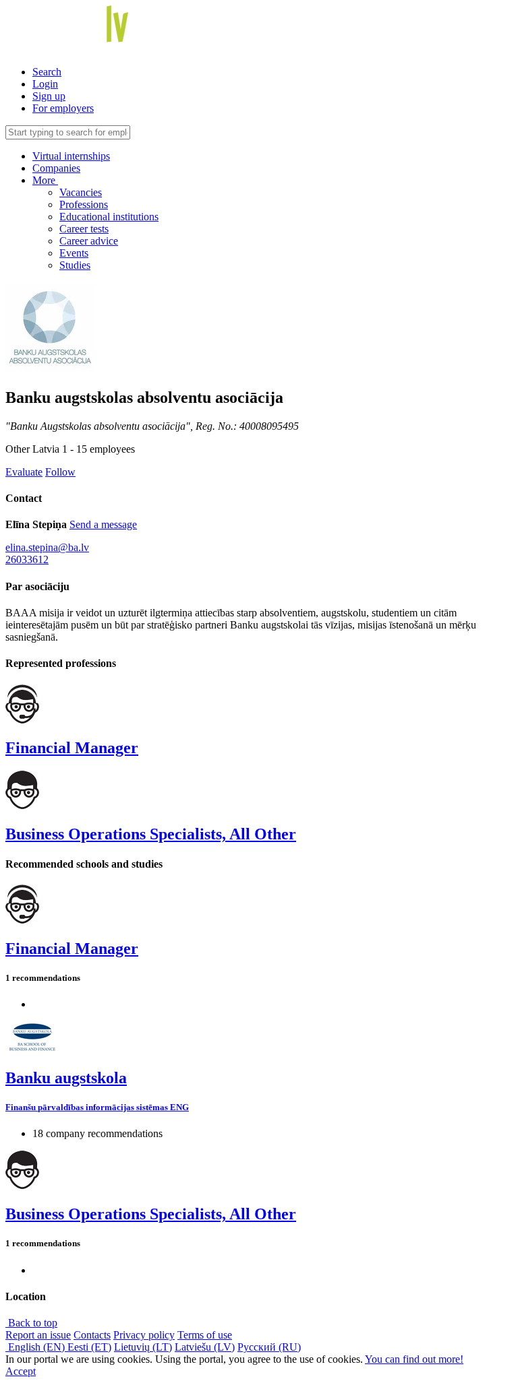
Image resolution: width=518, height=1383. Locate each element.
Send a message (103, 524)
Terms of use (204, 1335)
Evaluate (23, 472)
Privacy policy (144, 1335)
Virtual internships (71, 156)
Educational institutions (109, 216)
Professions (83, 204)
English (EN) (36, 1347)
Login (45, 84)
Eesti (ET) (89, 1347)
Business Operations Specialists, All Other (150, 834)
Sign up (48, 96)
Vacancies (80, 192)
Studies (74, 265)
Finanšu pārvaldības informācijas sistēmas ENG (97, 1107)
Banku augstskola (66, 1078)
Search (46, 71)
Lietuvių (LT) (143, 1347)
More (45, 180)
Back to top (31, 1322)
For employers (63, 108)
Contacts (92, 1335)
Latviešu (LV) (205, 1347)
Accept (20, 1371)
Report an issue (38, 1335)
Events (73, 253)
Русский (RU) (269, 1347)
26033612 (27, 559)
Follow (60, 472)
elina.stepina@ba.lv (47, 547)
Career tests (84, 228)
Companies (56, 168)
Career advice (88, 241)
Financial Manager (71, 748)
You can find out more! (414, 1359)
